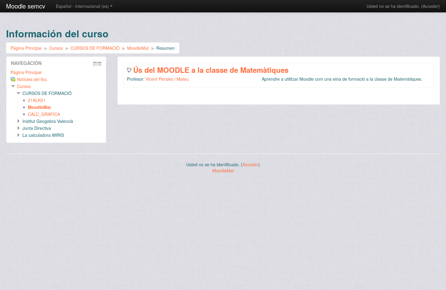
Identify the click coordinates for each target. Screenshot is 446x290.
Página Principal (26, 72)
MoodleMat (223, 170)
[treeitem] (56, 72)
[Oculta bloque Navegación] (95, 64)
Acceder (430, 6)
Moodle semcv (25, 6)
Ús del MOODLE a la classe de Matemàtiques (211, 69)
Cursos (24, 86)
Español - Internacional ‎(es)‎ (82, 6)
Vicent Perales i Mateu (167, 79)
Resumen (165, 48)
